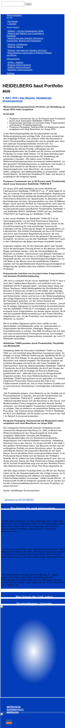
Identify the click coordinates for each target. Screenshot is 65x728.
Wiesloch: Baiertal (15, 47)
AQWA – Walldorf (15, 62)
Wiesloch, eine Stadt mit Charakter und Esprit (27, 50)
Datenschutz (15, 709)
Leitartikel (11, 24)
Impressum (14, 707)
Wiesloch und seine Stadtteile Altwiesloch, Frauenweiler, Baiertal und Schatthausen (25, 39)
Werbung (10, 73)
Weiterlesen (6, 534)
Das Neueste (12, 21)
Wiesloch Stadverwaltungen (19, 65)
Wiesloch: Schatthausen (17, 44)
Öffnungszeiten (13, 59)
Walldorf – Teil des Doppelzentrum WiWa (25, 31)
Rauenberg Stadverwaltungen (19, 70)
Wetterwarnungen (14, 15)
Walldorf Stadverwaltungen (19, 67)
